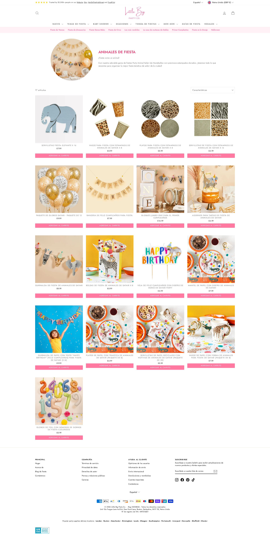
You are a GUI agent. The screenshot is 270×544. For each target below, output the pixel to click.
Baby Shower (101, 24)
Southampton (154, 521)
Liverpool (176, 521)
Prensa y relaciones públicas (93, 475)
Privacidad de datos (90, 467)
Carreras (85, 479)
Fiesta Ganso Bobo (97, 30)
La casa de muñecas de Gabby (155, 30)
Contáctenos (40, 475)
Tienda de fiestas (146, 24)
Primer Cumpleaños (180, 30)
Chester (204, 521)
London (99, 521)
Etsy (85, 2)
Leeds (136, 521)
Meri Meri (170, 24)
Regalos (210, 24)
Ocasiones (122, 24)
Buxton (106, 521)
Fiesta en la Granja (200, 30)
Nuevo (57, 24)
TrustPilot (111, 2)
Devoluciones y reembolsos (139, 475)
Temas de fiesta (77, 24)
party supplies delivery (77, 521)
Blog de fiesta (40, 471)
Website (80, 2)
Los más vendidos (132, 30)
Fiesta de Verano (57, 30)
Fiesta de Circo (114, 30)
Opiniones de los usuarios (138, 463)
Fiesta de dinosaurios (77, 30)
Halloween (215, 30)
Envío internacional (136, 471)
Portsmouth (166, 521)
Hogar (37, 463)
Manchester (116, 521)
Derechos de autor (89, 471)
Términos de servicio (90, 463)
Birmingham (127, 521)
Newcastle (186, 521)
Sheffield (195, 521)
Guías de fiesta (191, 24)
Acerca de (39, 467)
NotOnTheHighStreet (96, 2)
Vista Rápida (59, 140)
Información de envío (137, 467)
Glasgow (143, 521)
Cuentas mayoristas (136, 479)
